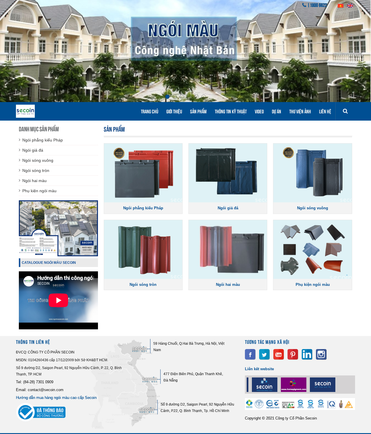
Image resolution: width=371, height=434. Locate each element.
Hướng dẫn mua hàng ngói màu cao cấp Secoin (56, 397)
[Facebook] (250, 354)
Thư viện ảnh (300, 111)
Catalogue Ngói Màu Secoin (49, 263)
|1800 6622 (317, 4)
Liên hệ (325, 111)
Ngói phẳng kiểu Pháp (42, 140)
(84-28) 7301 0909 (38, 382)
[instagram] (321, 354)
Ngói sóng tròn (35, 170)
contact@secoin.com (45, 390)
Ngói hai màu (34, 180)
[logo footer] (300, 408)
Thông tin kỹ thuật (231, 111)
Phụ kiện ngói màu (39, 190)
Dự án (276, 111)
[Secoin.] (309, 384)
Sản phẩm (198, 111)
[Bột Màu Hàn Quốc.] (280, 384)
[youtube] (278, 354)
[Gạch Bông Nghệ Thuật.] (251, 384)
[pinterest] (293, 354)
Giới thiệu (174, 111)
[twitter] (264, 354)
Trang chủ (149, 111)
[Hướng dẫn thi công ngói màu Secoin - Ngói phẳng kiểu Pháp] (58, 328)
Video (259, 111)
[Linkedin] (307, 354)
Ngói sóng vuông (37, 160)
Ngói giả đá (32, 150)
